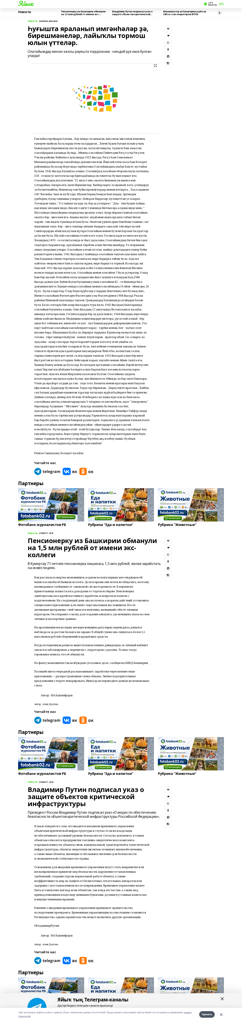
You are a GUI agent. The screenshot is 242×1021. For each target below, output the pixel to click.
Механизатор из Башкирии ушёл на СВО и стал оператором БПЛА (184, 13)
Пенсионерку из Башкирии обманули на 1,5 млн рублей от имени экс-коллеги (83, 13)
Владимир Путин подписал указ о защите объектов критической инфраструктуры (132, 13)
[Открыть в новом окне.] (47, 471)
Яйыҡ (25, 3)
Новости (24, 12)
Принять (207, 1014)
